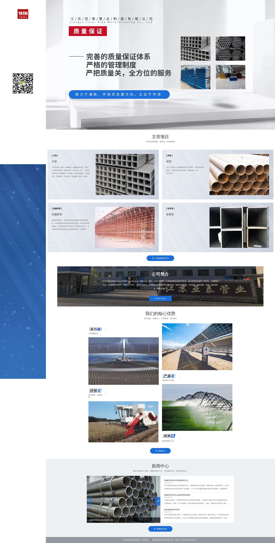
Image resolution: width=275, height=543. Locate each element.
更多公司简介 (161, 298)
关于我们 (22, 33)
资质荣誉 (22, 50)
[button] (269, 65)
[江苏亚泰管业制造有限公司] (23, 14)
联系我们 (22, 61)
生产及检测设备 (23, 45)
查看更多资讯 (162, 529)
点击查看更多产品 (162, 258)
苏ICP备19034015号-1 (188, 540)
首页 (23, 28)
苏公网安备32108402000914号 (162, 540)
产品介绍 (22, 39)
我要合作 (161, 451)
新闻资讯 (22, 56)
